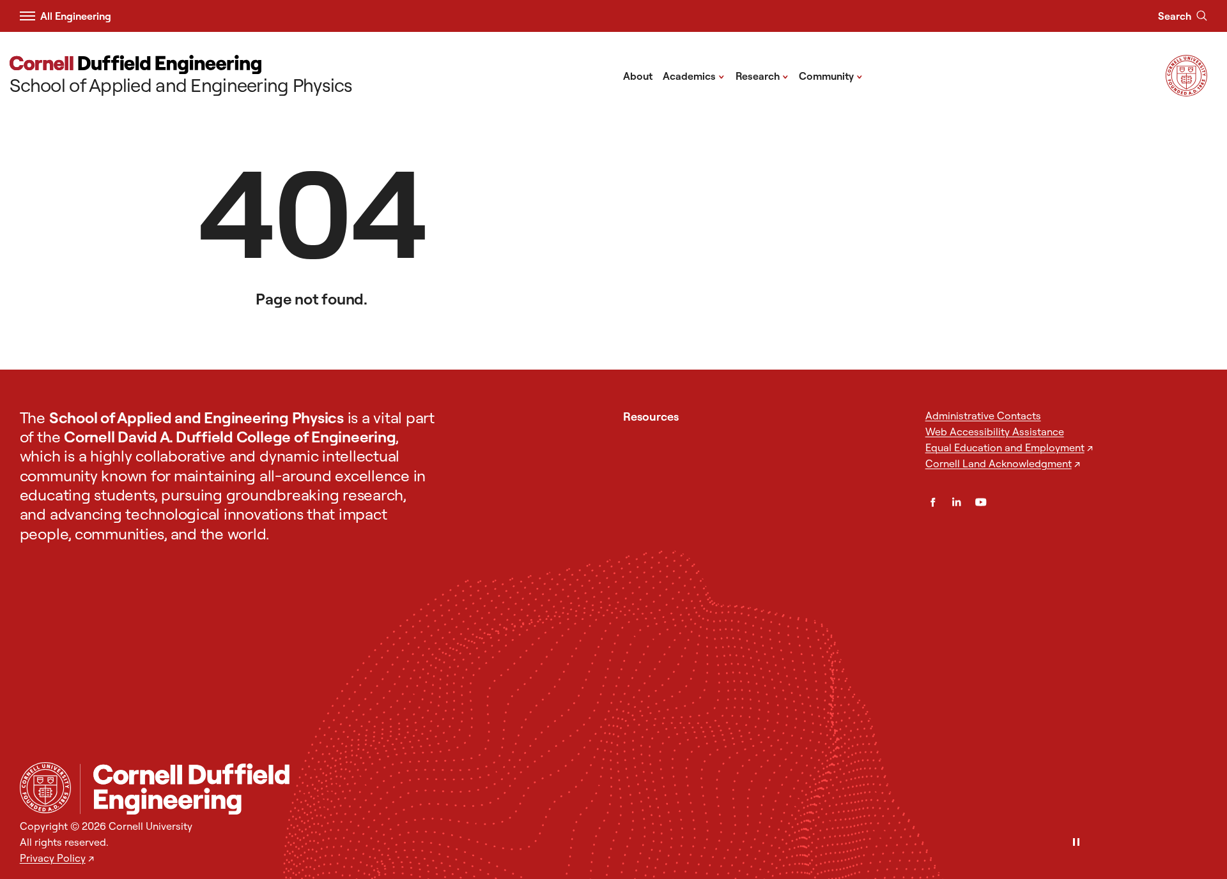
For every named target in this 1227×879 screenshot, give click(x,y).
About (637, 76)
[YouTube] (981, 502)
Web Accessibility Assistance (994, 431)
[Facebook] (933, 502)
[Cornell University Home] (45, 787)
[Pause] (1076, 843)
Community (831, 75)
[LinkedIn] (956, 502)
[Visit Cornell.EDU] (1186, 92)
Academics (694, 75)
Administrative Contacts (983, 415)
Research (762, 75)
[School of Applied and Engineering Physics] (643, 789)
